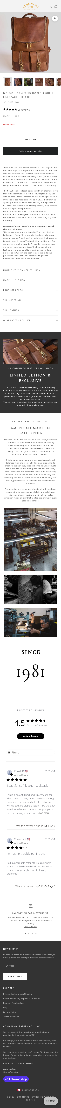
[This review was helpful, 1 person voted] (46, 826)
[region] (30, 916)
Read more (43, 812)
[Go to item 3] (28, 81)
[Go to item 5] (49, 81)
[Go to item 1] (7, 81)
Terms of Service (11, 1016)
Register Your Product (13, 1003)
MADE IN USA (11, 116)
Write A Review (30, 736)
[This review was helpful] (46, 886)
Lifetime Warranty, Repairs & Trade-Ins (21, 998)
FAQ (5, 1007)
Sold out (30, 139)
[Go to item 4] (39, 81)
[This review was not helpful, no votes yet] (51, 826)
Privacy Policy (9, 1012)
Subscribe (15, 976)
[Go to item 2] (18, 81)
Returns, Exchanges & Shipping (17, 994)
